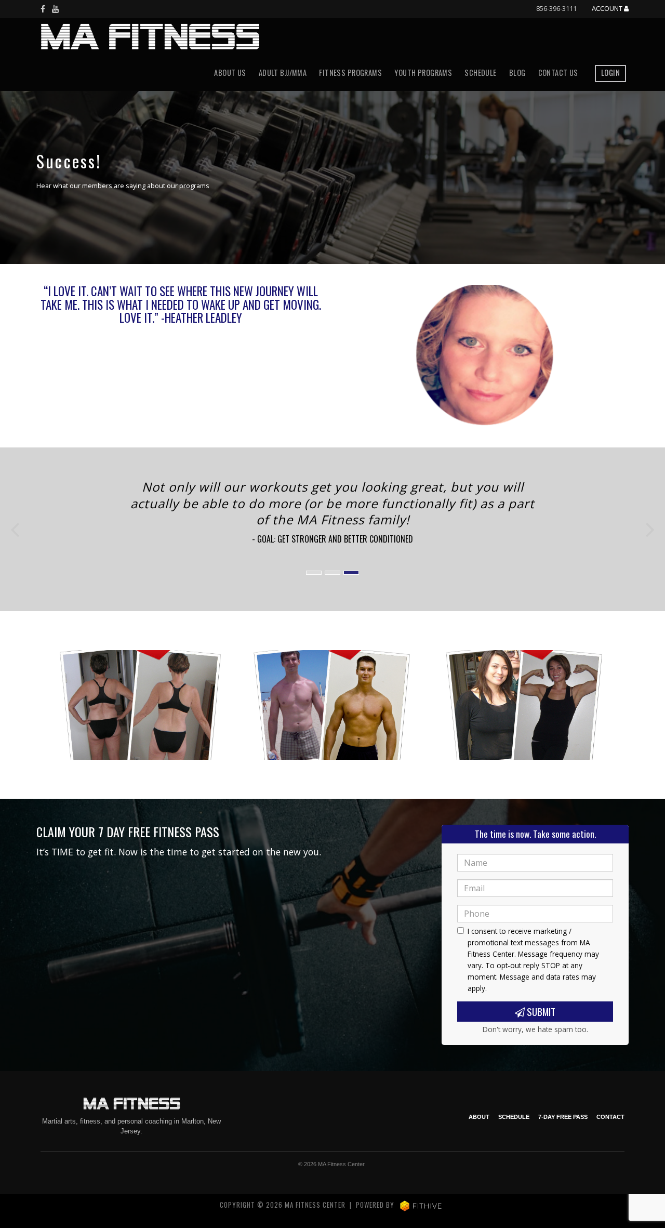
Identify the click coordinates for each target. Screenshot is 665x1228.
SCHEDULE (513, 1117)
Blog (517, 72)
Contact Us (558, 72)
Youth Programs (423, 72)
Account (608, 8)
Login (610, 72)
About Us (230, 72)
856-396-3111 (556, 8)
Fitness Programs (350, 72)
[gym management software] (421, 1205)
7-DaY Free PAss (563, 1117)
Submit (540, 1011)
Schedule (480, 72)
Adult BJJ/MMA (283, 72)
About (479, 1117)
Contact (610, 1117)
